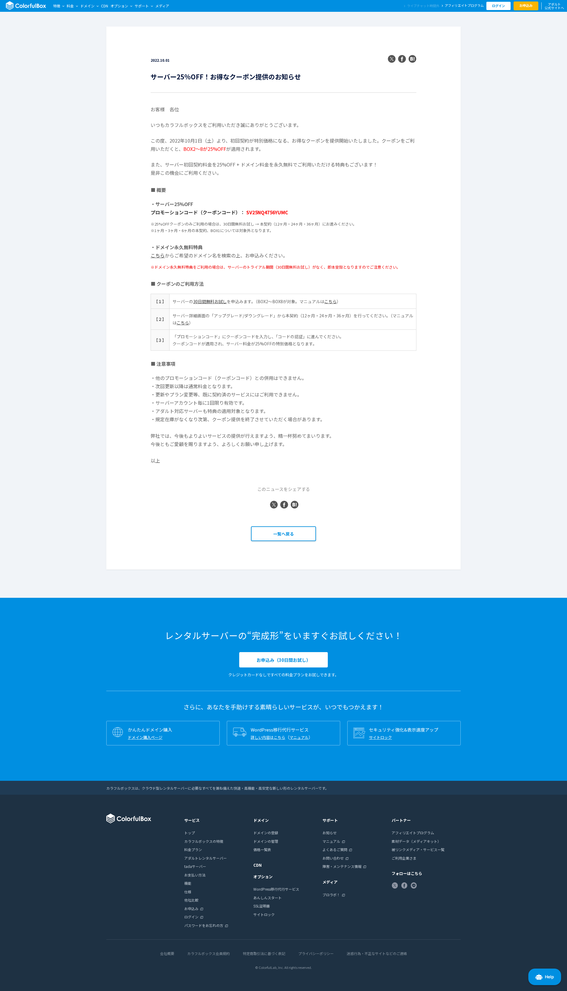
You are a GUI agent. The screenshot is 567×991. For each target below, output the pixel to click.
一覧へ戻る (283, 534)
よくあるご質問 (334, 849)
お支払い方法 (195, 874)
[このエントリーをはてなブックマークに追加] (412, 59)
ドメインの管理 (265, 841)
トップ (189, 832)
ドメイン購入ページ (145, 737)
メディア (162, 5)
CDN (104, 5)
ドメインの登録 (265, 832)
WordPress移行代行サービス (276, 889)
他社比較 (191, 899)
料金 (70, 5)
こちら (158, 255)
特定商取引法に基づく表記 (264, 953)
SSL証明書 (261, 905)
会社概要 (167, 953)
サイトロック (380, 737)
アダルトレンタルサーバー (205, 858)
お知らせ (329, 832)
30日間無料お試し (210, 301)
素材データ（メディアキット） (416, 841)
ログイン (498, 5)
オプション (119, 5)
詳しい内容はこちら (268, 737)
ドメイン (87, 5)
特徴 (56, 5)
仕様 (187, 891)
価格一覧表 (262, 849)
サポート (142, 5)
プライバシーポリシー (316, 953)
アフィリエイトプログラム (413, 832)
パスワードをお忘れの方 (203, 925)
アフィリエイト (464, 5)
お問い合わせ (333, 858)
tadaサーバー (195, 866)
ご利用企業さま (404, 858)
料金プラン (193, 849)
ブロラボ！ (331, 894)
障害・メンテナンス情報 (341, 866)
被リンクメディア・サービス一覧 (418, 849)
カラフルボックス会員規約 (208, 953)
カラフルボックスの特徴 (203, 841)
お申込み (525, 5)
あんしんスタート (267, 897)
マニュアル (299, 737)
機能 (187, 883)
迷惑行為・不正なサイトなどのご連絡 (377, 953)
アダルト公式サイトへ (554, 5)
